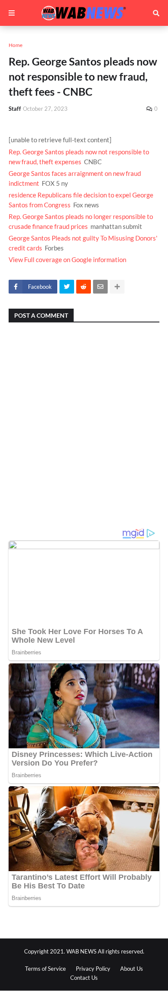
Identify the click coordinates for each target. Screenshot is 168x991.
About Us (131, 968)
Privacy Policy (93, 968)
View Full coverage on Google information (67, 259)
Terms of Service (45, 968)
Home (15, 45)
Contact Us (84, 977)
